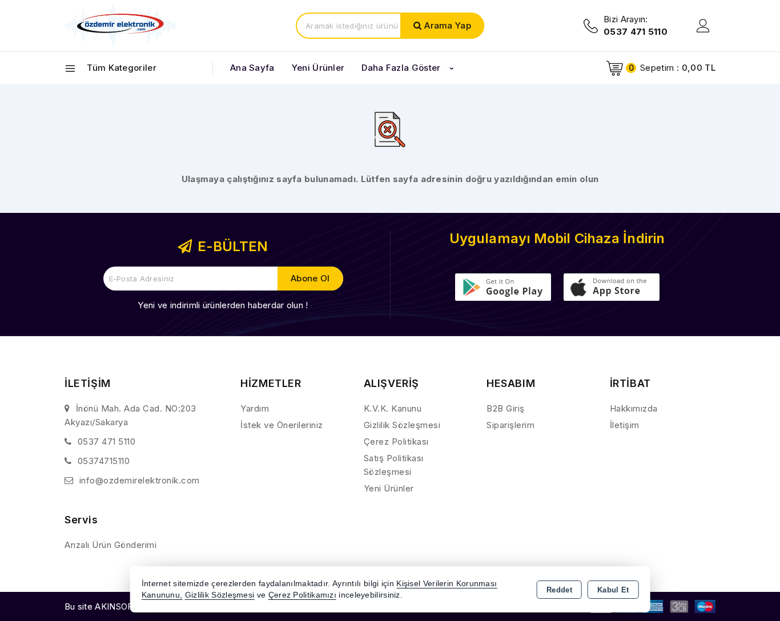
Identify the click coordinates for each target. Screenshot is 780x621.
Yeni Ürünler (389, 488)
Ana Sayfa (252, 67)
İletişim (625, 425)
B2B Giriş (506, 408)
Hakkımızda (634, 408)
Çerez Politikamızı (302, 595)
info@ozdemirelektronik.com (139, 480)
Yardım (254, 408)
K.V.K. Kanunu (393, 408)
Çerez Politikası (396, 441)
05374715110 (104, 460)
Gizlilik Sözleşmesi (402, 425)
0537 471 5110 (107, 441)
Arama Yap (447, 25)
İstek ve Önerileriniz (281, 425)
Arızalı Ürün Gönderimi (110, 544)
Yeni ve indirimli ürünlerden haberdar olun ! (223, 305)
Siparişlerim (510, 425)
